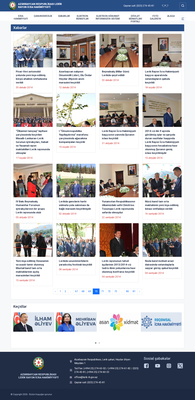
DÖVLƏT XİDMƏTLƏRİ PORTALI (135, 19)
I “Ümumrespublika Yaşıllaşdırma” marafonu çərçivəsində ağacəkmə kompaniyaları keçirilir (73, 136)
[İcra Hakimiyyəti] (12, 5)
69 (89, 291)
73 (115, 291)
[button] (96, 342)
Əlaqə (171, 16)
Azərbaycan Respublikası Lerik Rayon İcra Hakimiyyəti (40, 5)
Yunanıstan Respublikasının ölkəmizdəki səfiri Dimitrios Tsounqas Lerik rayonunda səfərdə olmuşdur (118, 207)
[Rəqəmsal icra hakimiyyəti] (161, 322)
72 (109, 291)
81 (134, 291)
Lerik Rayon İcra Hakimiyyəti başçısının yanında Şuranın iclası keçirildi (119, 134)
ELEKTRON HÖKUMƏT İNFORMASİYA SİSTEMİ (108, 17)
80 (127, 291)
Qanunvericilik (43, 16)
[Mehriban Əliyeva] (76, 322)
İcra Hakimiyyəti (21, 17)
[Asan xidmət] (118, 322)
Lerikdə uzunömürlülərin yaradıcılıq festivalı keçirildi (75, 262)
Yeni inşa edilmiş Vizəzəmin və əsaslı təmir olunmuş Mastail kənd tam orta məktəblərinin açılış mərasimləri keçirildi (32, 268)
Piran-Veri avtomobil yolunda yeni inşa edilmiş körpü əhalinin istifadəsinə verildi (31, 77)
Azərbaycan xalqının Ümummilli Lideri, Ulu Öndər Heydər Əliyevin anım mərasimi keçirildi (75, 77)
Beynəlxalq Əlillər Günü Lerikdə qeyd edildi (115, 73)
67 (76, 291)
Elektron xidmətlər (82, 17)
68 (83, 291)
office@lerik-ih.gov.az (86, 377)
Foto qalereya (155, 17)
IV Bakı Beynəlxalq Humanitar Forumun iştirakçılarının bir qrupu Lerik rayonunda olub (30, 207)
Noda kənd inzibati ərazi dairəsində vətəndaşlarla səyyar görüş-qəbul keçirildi (161, 264)
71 (102, 291)
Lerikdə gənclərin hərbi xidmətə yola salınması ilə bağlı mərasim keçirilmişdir (75, 205)
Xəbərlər (64, 16)
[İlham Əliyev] (33, 322)
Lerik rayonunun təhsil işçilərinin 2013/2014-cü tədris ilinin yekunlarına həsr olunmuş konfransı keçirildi (119, 266)
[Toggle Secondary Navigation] (182, 18)
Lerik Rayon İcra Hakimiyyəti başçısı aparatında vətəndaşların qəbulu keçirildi (162, 77)
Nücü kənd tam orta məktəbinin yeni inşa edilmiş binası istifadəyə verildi (162, 205)
